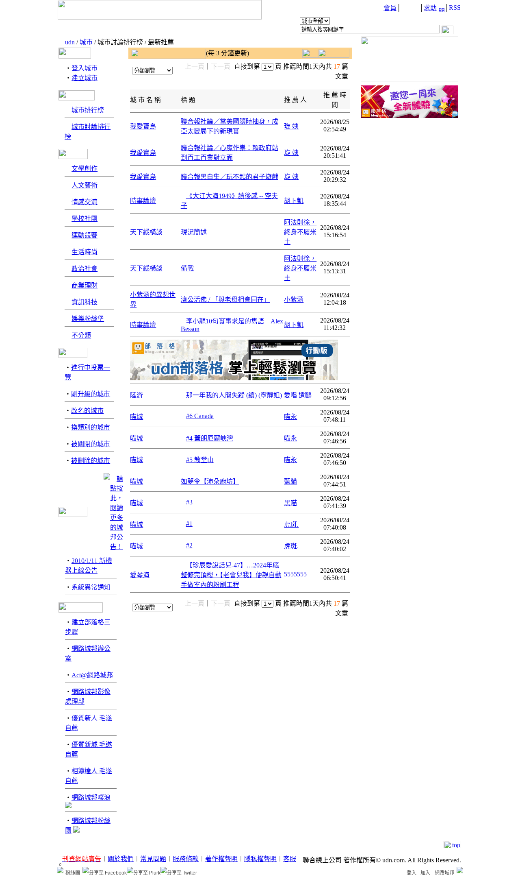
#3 (189, 502)
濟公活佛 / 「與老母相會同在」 (225, 299)
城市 (86, 42)
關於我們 (121, 858)
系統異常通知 (91, 587)
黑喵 (290, 502)
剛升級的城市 (90, 393)
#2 (189, 545)
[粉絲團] (60, 870)
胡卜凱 (293, 200)
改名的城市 (87, 410)
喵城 (136, 416)
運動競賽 (85, 235)
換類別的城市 (90, 427)
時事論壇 (143, 200)
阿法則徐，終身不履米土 (300, 232)
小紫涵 (293, 299)
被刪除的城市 (90, 460)
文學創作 (85, 168)
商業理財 (85, 285)
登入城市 (85, 68)
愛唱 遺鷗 (298, 395)
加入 (425, 873)
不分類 (81, 335)
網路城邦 (444, 873)
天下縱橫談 (146, 232)
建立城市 (85, 77)
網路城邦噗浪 (91, 797)
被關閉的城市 (90, 444)
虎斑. (291, 524)
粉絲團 (72, 873)
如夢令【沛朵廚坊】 (210, 481)
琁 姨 (291, 126)
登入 (411, 873)
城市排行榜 (88, 110)
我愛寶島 (143, 126)
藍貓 (290, 481)
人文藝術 (85, 185)
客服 (289, 858)
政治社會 (85, 268)
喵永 (290, 416)
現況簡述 (194, 232)
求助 (430, 7)
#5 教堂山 (200, 459)
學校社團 (85, 218)
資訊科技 (85, 302)
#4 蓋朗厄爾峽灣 (209, 438)
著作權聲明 (221, 858)
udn (70, 42)
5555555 (295, 574)
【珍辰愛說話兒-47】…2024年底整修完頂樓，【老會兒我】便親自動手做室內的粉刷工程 (231, 575)
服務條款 (186, 858)
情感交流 (85, 201)
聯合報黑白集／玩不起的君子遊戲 (229, 176)
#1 (189, 523)
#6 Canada (200, 415)
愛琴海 (140, 574)
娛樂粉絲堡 (88, 318)
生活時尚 (85, 252)
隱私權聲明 (260, 858)
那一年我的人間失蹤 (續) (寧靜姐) (234, 395)
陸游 (136, 395)
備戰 (187, 268)
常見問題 (153, 858)
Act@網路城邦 (92, 675)
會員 (390, 7)
